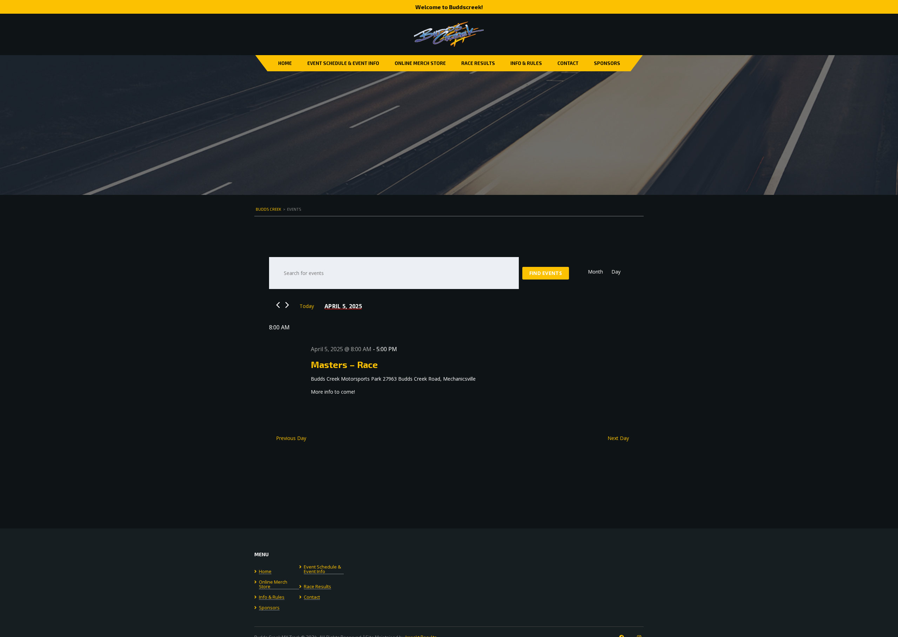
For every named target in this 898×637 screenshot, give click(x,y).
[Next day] (287, 305)
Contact (567, 63)
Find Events (545, 273)
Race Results (478, 63)
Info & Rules (526, 63)
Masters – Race (344, 364)
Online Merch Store (420, 63)
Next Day (618, 438)
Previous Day (291, 438)
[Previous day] (278, 305)
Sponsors (607, 63)
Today (307, 306)
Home (285, 63)
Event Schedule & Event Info (343, 63)
